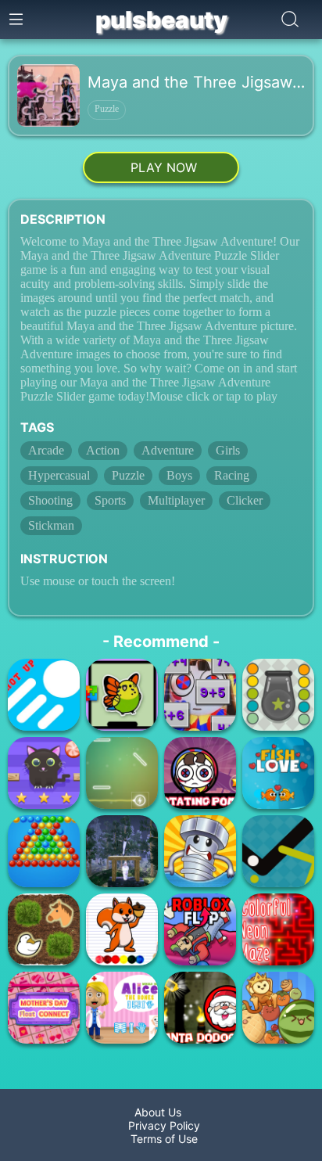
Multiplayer (176, 500)
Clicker (245, 500)
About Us (161, 1112)
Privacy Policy (161, 1125)
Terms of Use (161, 1138)
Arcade (46, 450)
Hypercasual (59, 475)
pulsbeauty (161, 19)
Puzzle (107, 108)
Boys (179, 475)
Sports (110, 500)
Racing (231, 475)
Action (103, 450)
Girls (228, 450)
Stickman (51, 525)
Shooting (50, 500)
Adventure (167, 450)
